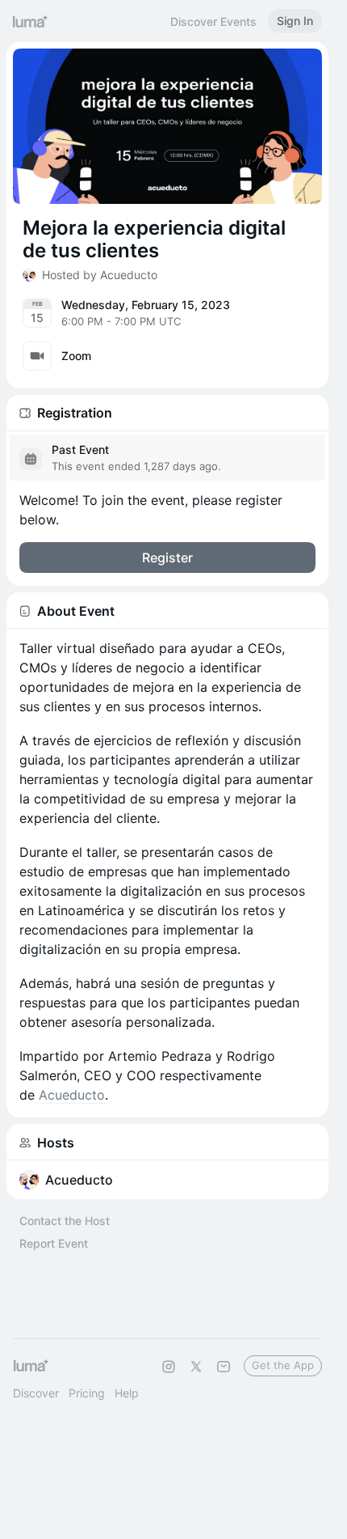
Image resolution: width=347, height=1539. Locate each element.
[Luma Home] (30, 21)
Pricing (87, 1393)
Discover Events (213, 21)
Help (127, 1393)
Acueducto (70, 1095)
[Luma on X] (196, 1366)
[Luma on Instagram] (168, 1366)
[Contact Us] (223, 1366)
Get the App (283, 1365)
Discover (36, 1393)
